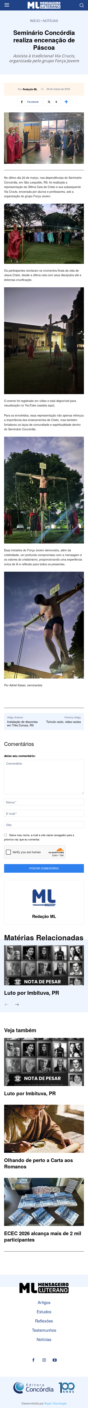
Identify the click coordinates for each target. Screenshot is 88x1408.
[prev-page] (8, 1005)
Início (35, 20)
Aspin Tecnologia (55, 1403)
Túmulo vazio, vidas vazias (63, 722)
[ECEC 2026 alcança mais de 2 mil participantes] (44, 1202)
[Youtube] (54, 1360)
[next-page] (19, 1005)
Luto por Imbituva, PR (31, 992)
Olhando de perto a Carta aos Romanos (38, 1163)
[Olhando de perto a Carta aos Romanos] (44, 1129)
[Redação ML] (44, 897)
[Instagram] (44, 1360)
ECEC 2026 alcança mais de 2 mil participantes (42, 1236)
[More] (66, 102)
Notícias (50, 20)
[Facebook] (33, 1360)
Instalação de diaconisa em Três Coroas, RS (22, 723)
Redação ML (30, 89)
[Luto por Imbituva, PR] (44, 965)
